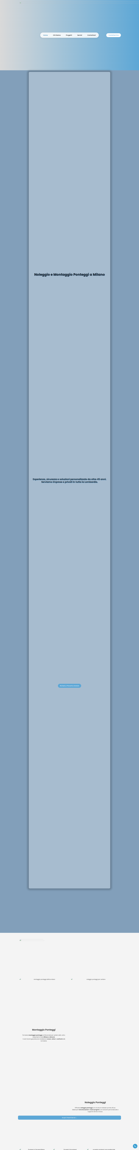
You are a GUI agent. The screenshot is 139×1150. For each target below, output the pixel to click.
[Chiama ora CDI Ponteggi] (135, 1146)
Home (45, 35)
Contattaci (91, 35)
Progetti (69, 35)
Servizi (79, 35)
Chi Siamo (57, 35)
